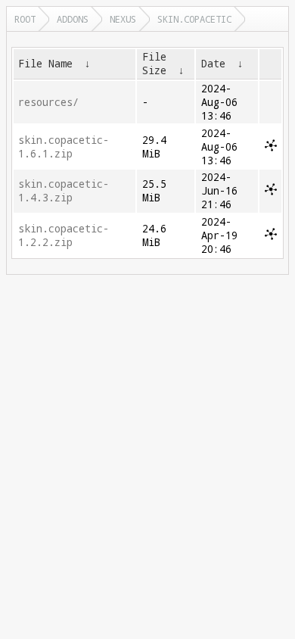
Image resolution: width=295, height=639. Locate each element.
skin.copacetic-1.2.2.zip (63, 235)
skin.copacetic (194, 19)
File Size (154, 63)
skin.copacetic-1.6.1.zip (63, 147)
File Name (45, 63)
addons (72, 19)
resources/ (48, 102)
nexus (123, 19)
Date (213, 63)
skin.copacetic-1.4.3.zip (63, 190)
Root (25, 19)
